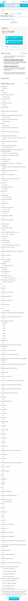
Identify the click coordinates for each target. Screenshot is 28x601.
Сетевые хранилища (22, 9)
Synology (3, 10)
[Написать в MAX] (24, 2)
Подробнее (24, 53)
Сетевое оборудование (11, 9)
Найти (18, 5)
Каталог (3, 9)
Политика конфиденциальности (14, 596)
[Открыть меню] (2, 5)
